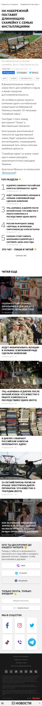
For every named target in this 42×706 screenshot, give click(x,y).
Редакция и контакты (21, 659)
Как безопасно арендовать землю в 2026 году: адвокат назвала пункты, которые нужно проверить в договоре (20, 527)
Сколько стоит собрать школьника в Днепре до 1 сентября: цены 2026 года (20, 239)
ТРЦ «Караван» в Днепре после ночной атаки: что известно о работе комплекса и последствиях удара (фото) (21, 396)
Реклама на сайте (21, 663)
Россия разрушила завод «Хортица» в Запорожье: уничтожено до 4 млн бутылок (23, 226)
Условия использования (20, 656)
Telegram (23, 573)
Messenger (22, 581)
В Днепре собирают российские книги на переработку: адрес (15, 441)
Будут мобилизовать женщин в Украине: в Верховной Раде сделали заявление (23, 198)
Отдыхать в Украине (9, 4)
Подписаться (23, 608)
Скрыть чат (21, 255)
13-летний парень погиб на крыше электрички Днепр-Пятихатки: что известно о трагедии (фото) (18, 487)
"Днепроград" (9, 172)
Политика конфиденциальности (21, 666)
